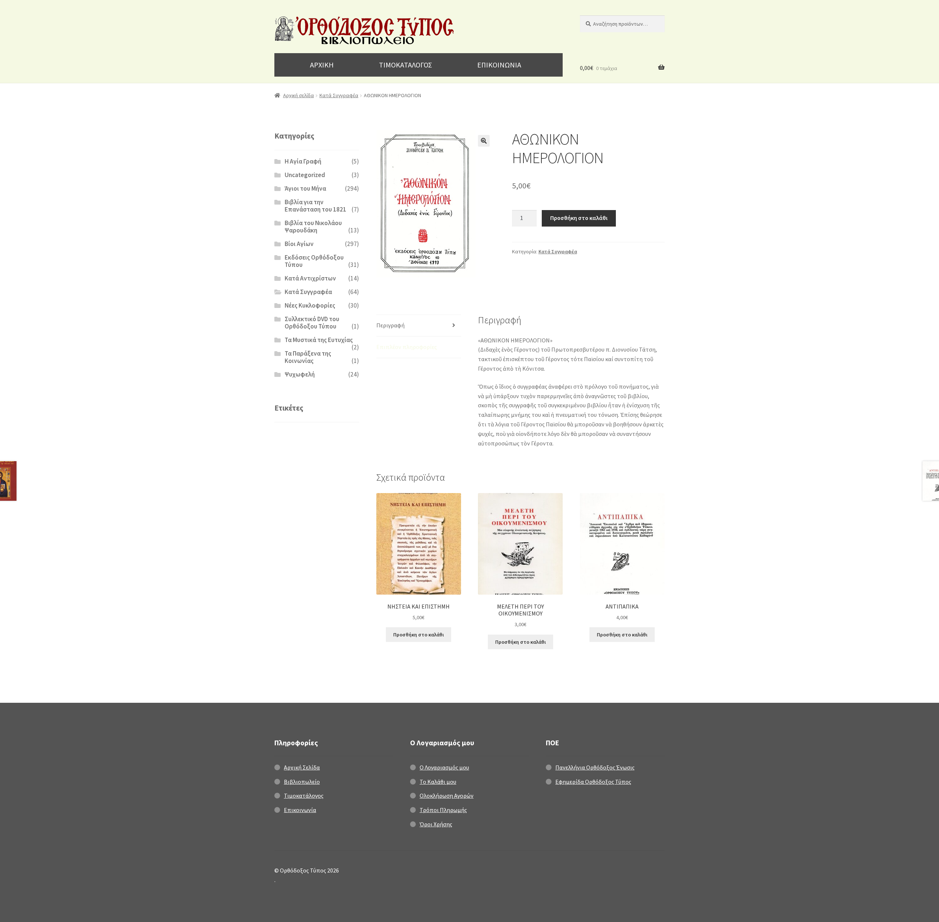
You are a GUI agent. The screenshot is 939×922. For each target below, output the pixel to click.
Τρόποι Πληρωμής (443, 809)
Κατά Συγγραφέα (338, 95)
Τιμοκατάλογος (304, 795)
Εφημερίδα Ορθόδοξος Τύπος (593, 781)
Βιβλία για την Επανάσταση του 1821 (315, 205)
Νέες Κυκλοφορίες (310, 305)
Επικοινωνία (300, 809)
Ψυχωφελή (300, 374)
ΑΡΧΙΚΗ (322, 64)
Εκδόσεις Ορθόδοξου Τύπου (314, 261)
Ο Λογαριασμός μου (444, 767)
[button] (484, 141)
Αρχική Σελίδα (302, 767)
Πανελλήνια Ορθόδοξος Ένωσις (595, 767)
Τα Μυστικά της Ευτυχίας (319, 340)
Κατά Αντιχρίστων (310, 278)
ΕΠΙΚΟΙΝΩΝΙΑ (499, 64)
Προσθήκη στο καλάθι (578, 217)
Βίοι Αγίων (299, 244)
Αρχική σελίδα (298, 95)
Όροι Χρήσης (436, 824)
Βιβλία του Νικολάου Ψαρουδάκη (313, 226)
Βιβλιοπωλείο (302, 781)
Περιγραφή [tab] (390, 325)
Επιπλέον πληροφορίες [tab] (406, 346)
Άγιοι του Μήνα (305, 188)
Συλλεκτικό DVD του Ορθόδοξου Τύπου (312, 322)
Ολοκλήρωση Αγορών (447, 795)
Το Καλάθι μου (438, 781)
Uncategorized (305, 175)
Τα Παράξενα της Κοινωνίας (308, 357)
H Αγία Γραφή (303, 161)
